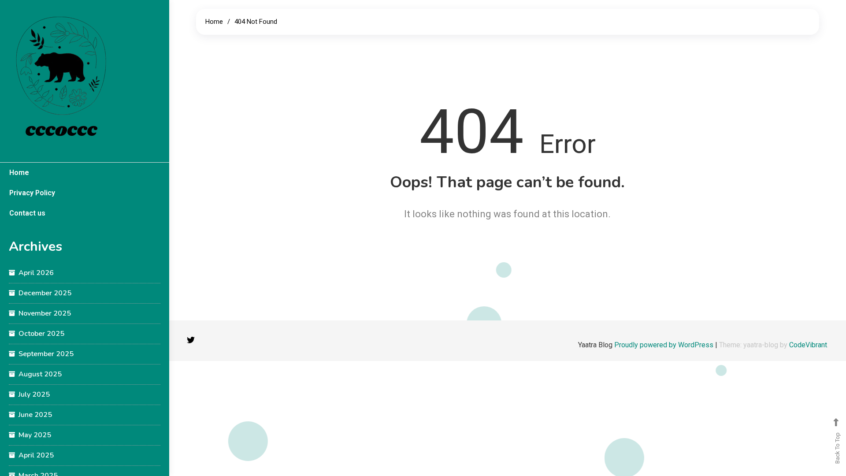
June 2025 (35, 415)
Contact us (27, 213)
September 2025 (46, 354)
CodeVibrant (808, 345)
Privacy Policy (32, 193)
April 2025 (36, 455)
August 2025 (40, 374)
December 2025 (45, 293)
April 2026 (36, 273)
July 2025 (34, 394)
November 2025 (45, 313)
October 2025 (41, 333)
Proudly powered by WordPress (664, 345)
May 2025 (35, 435)
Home (19, 172)
